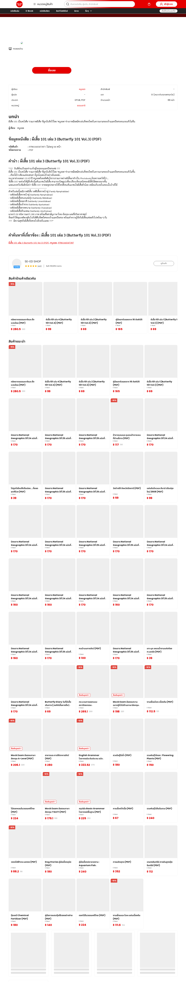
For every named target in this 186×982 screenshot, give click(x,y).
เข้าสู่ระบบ (168, 4)
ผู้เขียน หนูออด (39, 31)
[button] (168, 11)
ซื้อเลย (52, 70)
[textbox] (93, 185)
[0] (149, 4)
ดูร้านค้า (164, 263)
